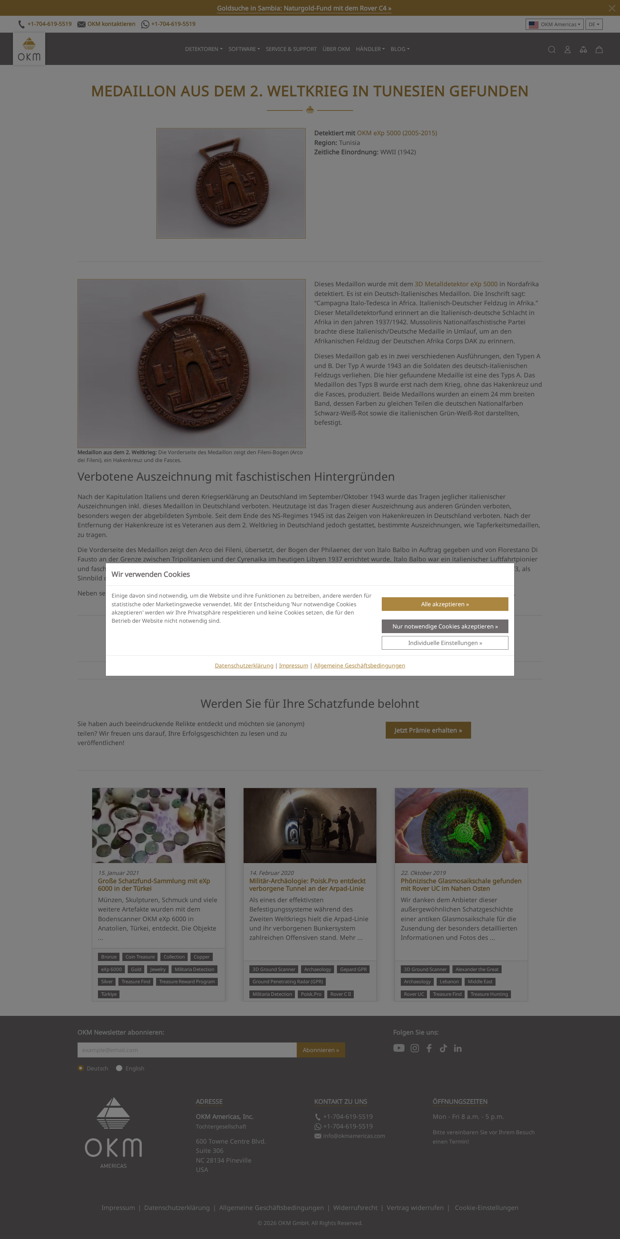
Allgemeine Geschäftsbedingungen (359, 665)
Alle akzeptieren (443, 604)
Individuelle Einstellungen (443, 643)
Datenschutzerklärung (244, 665)
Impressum (293, 665)
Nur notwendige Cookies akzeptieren (443, 626)
